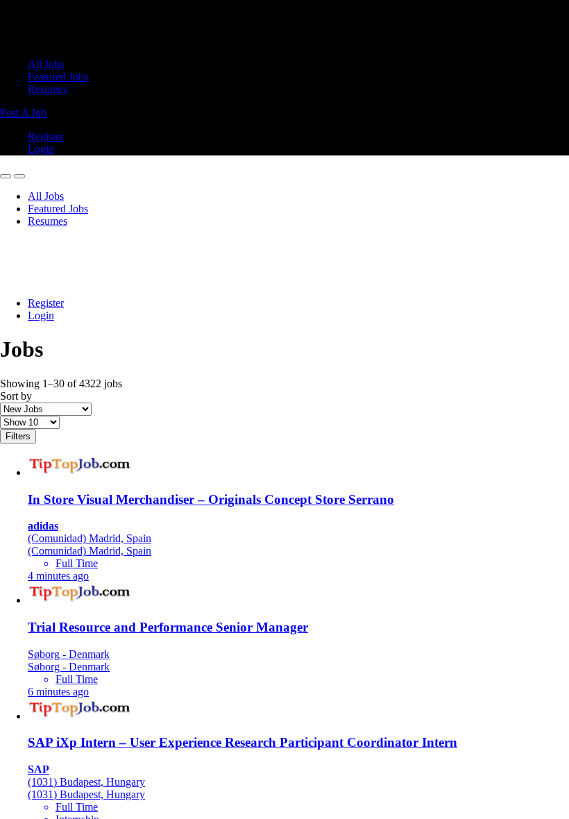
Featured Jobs (58, 77)
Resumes (47, 89)
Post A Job (23, 113)
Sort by (16, 396)
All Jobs (46, 64)
